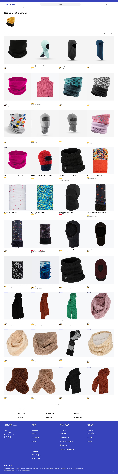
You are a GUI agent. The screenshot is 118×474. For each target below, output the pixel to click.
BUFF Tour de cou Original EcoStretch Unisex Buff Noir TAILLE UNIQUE (16, 285)
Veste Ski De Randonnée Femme (51, 418)
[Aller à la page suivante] (62, 404)
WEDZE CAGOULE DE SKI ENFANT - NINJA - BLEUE (96, 65)
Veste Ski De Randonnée (22, 414)
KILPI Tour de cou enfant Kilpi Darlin (10, 212)
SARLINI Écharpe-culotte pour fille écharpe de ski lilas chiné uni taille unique (99, 322)
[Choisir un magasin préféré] (106, 4)
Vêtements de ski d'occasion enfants (24, 416)
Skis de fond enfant (49, 412)
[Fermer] (113, 1)
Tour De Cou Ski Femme (10, 28)
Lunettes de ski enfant (21, 413)
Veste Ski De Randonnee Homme (51, 416)
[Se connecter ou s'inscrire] (111, 4)
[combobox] (111, 33)
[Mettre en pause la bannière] (112, 1)
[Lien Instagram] (10, 437)
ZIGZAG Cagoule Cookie (91, 249)
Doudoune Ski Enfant (21, 412)
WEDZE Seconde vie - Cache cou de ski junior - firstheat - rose (15, 175)
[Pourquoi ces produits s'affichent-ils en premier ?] (101, 33)
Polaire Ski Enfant (20, 410)
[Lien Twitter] (6, 437)
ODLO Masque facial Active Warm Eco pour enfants (68, 249)
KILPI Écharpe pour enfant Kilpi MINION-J (94, 175)
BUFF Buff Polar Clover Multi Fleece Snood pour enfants (41, 249)
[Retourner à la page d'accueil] (9, 4)
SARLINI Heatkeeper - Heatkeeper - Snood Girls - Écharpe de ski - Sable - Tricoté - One (100, 359)
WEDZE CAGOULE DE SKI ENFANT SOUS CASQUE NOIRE (69, 138)
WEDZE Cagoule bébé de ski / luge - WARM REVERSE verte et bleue (43, 65)
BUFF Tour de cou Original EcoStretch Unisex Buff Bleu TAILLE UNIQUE (44, 285)
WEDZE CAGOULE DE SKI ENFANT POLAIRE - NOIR (68, 65)
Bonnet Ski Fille (76, 413)
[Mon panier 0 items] (113, 4)
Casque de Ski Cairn (21, 417)
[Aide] (109, 4)
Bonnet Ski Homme (77, 414)
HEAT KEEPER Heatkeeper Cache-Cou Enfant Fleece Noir (69, 175)
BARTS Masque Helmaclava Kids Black (66, 212)
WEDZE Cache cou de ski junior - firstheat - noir (12, 65)
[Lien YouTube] (8, 437)
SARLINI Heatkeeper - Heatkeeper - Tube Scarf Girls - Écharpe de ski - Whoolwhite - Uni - (17, 359)
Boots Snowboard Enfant (50, 413)
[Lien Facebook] (4, 437)
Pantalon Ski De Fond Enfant (78, 412)
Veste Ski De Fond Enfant (78, 410)
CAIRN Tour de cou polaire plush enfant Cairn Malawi (96, 212)
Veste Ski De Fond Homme (78, 417)
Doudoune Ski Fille (49, 414)
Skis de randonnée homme (78, 416)
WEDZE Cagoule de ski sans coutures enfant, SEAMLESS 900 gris (43, 138)
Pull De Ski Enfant (48, 410)
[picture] (17, 50)
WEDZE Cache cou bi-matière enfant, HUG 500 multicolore (15, 138)
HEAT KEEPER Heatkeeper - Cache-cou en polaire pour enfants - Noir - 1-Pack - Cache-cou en (72, 286)
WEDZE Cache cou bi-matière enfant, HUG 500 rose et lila (97, 138)
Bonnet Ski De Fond (49, 417)
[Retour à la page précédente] (56, 404)
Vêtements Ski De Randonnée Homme (24, 418)
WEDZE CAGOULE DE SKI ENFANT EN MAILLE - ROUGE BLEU (42, 175)
